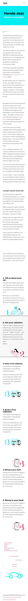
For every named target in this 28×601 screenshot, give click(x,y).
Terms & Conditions (9, 599)
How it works (8, 542)
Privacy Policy (17, 597)
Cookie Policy (8, 597)
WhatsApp (18, 560)
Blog (5, 546)
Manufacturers (9, 548)
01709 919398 (14, 556)
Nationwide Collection (11, 550)
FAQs (5, 545)
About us (7, 544)
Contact (6, 549)
